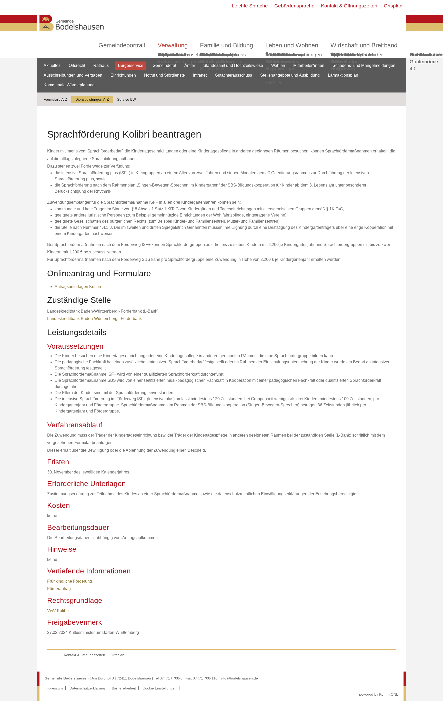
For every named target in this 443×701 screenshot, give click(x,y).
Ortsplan (393, 5)
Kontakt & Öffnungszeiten (349, 5)
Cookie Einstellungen (160, 688)
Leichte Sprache (250, 5)
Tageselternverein (285, 54)
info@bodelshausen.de (239, 678)
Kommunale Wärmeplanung (217, 58)
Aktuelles (52, 65)
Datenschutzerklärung (87, 688)
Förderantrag (59, 588)
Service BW (126, 99)
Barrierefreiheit (124, 688)
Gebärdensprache (294, 5)
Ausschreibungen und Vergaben (73, 75)
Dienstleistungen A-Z (92, 99)
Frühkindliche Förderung (69, 581)
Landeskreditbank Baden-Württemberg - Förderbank (94, 318)
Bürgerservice (130, 65)
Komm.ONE (388, 694)
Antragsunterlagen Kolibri (78, 286)
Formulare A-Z (55, 99)
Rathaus (101, 65)
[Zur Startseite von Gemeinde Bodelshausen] (71, 32)
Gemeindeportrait (121, 45)
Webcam (167, 54)
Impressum (54, 688)
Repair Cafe (337, 58)
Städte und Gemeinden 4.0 (423, 61)
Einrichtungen (123, 75)
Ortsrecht (77, 65)
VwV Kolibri (58, 611)
